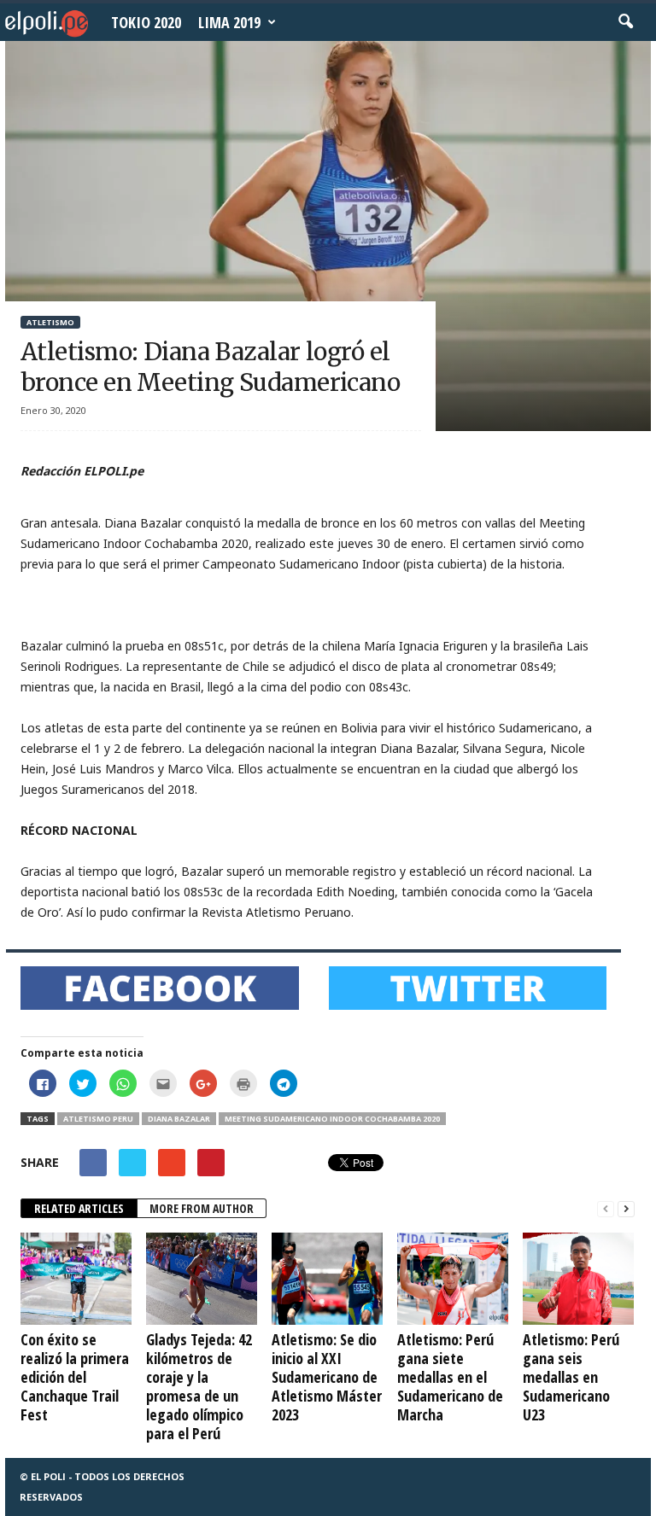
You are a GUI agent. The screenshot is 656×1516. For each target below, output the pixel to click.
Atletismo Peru (98, 1118)
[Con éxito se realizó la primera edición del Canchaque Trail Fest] (76, 1279)
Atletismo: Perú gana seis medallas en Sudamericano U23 (571, 1377)
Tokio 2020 (146, 22)
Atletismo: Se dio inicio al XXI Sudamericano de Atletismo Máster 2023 (327, 1377)
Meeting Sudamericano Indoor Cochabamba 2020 (332, 1118)
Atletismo (50, 322)
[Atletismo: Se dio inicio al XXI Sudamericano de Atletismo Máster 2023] (327, 1279)
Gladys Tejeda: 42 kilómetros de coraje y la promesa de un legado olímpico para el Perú (199, 1386)
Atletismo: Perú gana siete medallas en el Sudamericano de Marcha (450, 1377)
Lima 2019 (229, 22)
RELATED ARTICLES (79, 1208)
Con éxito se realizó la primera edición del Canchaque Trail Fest (74, 1377)
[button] (625, 22)
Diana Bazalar (179, 1118)
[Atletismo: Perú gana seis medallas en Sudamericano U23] (578, 1279)
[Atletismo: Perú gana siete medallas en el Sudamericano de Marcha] (452, 1279)
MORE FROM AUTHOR (201, 1208)
